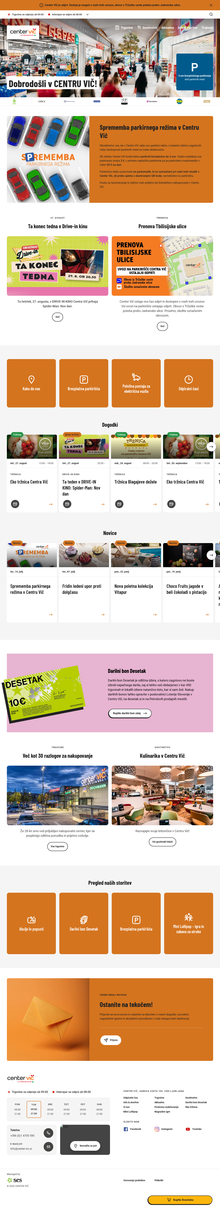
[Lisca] (17, 101)
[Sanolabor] (127, 101)
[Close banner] (211, 5)
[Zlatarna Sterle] (209, 101)
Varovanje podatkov (134, 1180)
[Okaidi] (72, 101)
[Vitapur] (182, 101)
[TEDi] (155, 101)
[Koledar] (15, 504)
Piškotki (159, 1180)
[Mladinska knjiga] (45, 101)
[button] (211, 447)
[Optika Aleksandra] (100, 101)
